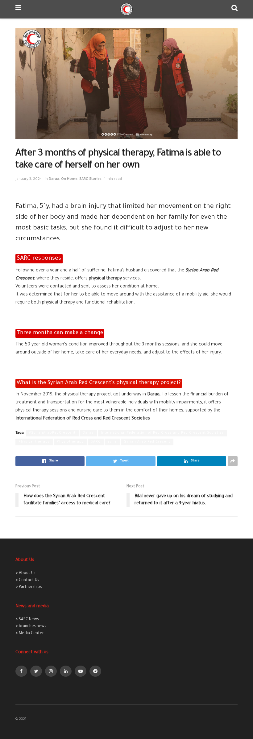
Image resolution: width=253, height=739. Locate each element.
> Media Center (29, 633)
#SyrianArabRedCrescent (52, 433)
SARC (96, 442)
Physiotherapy (70, 442)
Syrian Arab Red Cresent (147, 442)
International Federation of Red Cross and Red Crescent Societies (162, 433)
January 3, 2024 (28, 179)
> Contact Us (27, 580)
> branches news (30, 626)
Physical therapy (34, 442)
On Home (69, 179)
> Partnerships (28, 587)
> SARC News (27, 619)
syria (112, 442)
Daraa (54, 179)
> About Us (25, 573)
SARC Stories (90, 179)
